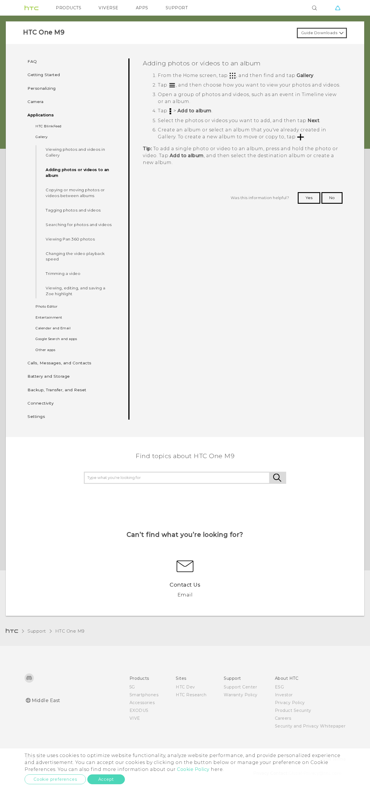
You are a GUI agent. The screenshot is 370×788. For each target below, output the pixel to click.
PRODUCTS (68, 7)
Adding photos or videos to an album (77, 172)
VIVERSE (109, 7)
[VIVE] (338, 8)
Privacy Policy (290, 702)
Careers (283, 718)
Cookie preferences (55, 779)
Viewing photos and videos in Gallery (75, 152)
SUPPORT (177, 7)
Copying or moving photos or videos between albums (75, 193)
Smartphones (144, 694)
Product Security (293, 710)
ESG (279, 687)
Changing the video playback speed (75, 256)
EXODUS (139, 710)
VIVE (135, 718)
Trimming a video (63, 273)
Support (36, 631)
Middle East (46, 700)
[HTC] (31, 7)
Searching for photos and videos (79, 224)
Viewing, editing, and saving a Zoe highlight (75, 291)
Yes (309, 197)
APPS (142, 7)
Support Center (240, 687)
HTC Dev (185, 687)
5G (132, 687)
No (332, 197)
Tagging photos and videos (73, 210)
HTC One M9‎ (70, 631)
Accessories (142, 702)
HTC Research (191, 694)
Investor (284, 694)
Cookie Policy (193, 769)
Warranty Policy (241, 694)
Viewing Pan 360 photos (70, 239)
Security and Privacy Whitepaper (310, 726)
